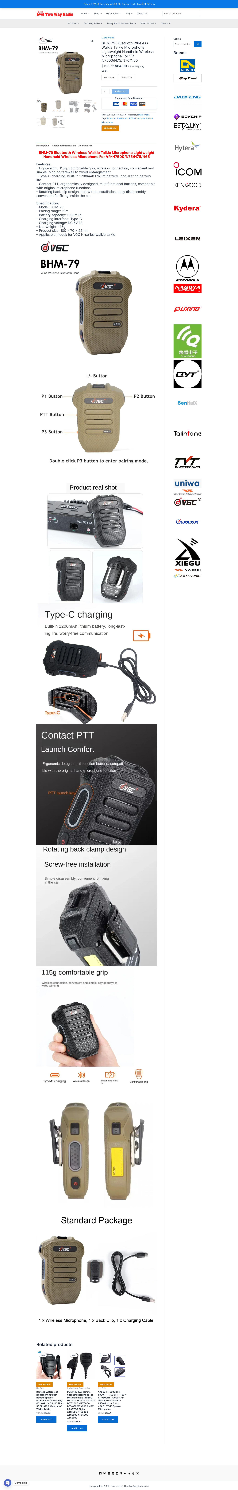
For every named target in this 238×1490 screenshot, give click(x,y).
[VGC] (188, 501)
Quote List (142, 13)
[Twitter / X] (137, 1473)
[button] (88, 13)
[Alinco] (188, 65)
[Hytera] (188, 146)
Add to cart (120, 91)
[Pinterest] (113, 1473)
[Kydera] (188, 208)
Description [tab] (42, 145)
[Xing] (129, 1473)
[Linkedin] (117, 1473)
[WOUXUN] (188, 521)
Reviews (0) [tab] (85, 145)
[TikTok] (133, 1473)
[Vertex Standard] (188, 492)
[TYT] (188, 463)
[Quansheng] (188, 341)
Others (164, 23)
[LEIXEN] (188, 238)
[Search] (198, 44)
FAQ (128, 13)
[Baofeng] (188, 97)
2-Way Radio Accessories (120, 23)
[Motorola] (188, 268)
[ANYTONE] (188, 77)
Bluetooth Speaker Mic (117, 118)
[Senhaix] (188, 403)
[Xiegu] (188, 551)
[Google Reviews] (121, 1473)
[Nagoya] (188, 288)
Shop (96, 13)
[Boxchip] (188, 116)
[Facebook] (100, 1473)
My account (112, 13)
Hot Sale (71, 23)
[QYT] (188, 373)
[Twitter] (104, 1473)
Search (177, 38)
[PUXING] (188, 308)
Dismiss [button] (151, 4)
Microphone (108, 37)
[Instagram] (108, 1473)
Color (104, 70)
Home (83, 13)
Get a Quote (110, 128)
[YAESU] (188, 569)
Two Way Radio (92, 23)
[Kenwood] (188, 185)
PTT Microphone (137, 118)
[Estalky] (188, 126)
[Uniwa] (188, 483)
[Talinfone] (188, 433)
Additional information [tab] (64, 145)
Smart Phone (147, 23)
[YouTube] (125, 1473)
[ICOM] (188, 168)
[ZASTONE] (188, 575)
